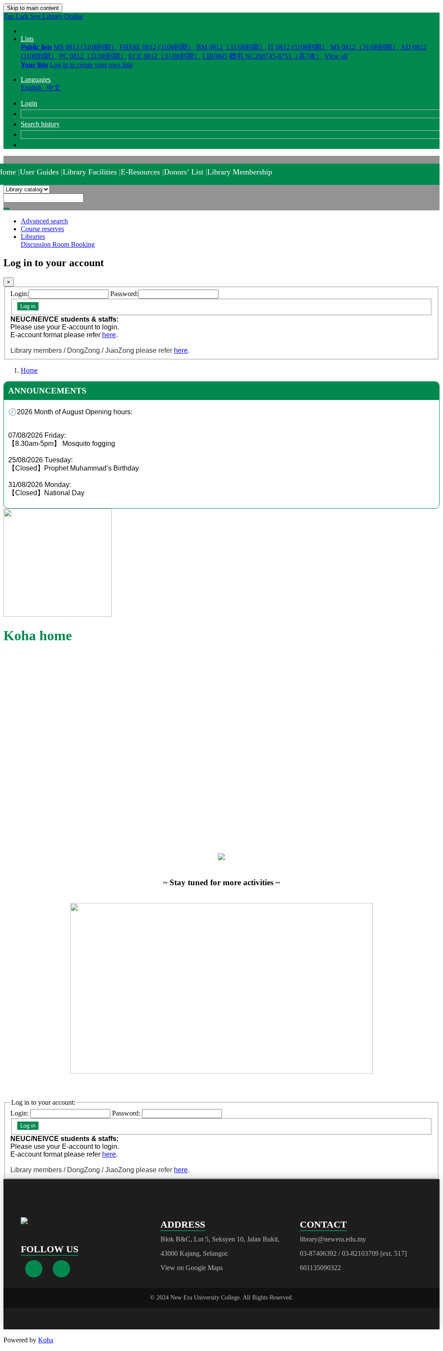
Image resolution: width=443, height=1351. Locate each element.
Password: (124, 293)
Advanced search (44, 221)
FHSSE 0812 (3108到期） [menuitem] (157, 47)
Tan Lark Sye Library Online (43, 16)
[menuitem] (36, 47)
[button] (27, 38)
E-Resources (140, 172)
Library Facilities (90, 172)
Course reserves (42, 228)
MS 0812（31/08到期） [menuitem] (364, 47)
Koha (45, 1340)
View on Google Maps (192, 1267)
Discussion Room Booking (58, 244)
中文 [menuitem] (54, 87)
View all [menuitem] (335, 56)
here (109, 335)
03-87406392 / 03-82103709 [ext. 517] (353, 1253)
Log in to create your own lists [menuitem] (91, 64)
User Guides (39, 172)
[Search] (6, 209)
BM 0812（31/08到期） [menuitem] (231, 47)
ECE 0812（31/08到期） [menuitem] (164, 56)
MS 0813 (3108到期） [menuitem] (86, 47)
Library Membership (239, 172)
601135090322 (320, 1267)
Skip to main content (33, 8)
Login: (19, 293)
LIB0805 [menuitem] (215, 56)
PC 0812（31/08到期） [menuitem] (93, 56)
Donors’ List (183, 172)
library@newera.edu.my (333, 1239)
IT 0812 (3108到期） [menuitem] (298, 47)
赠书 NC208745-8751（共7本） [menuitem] (276, 56)
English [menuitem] (33, 87)
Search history (40, 124)
